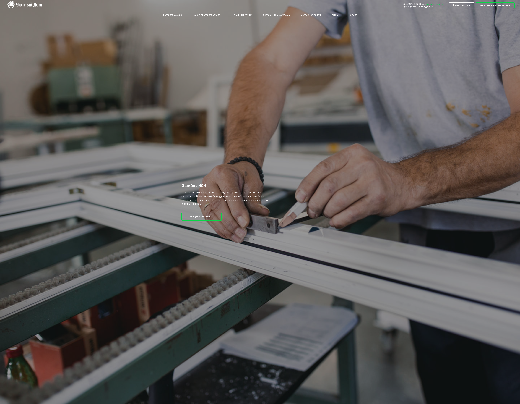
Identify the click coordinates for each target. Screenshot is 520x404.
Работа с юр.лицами (311, 15)
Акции (335, 15)
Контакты (353, 15)
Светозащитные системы (275, 15)
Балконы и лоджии (241, 15)
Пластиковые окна (171, 15)
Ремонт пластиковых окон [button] (206, 15)
